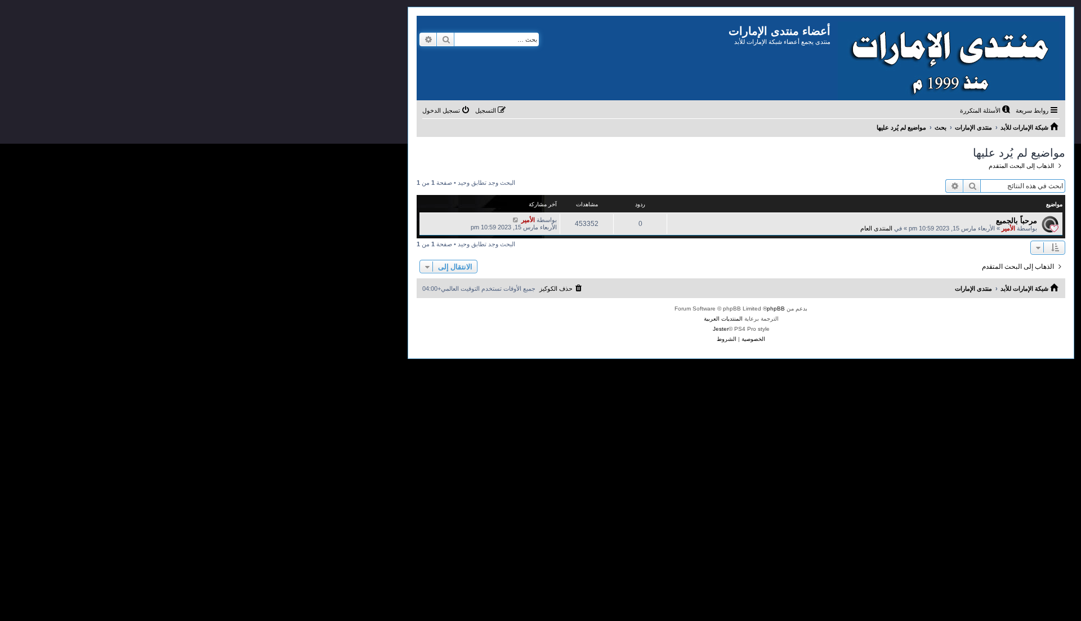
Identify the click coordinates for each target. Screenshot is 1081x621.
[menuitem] (986, 110)
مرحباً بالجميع (1016, 220)
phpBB (776, 308)
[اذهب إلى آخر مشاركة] (515, 219)
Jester (721, 329)
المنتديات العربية (723, 319)
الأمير (1008, 228)
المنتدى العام (876, 228)
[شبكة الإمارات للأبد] (947, 58)
